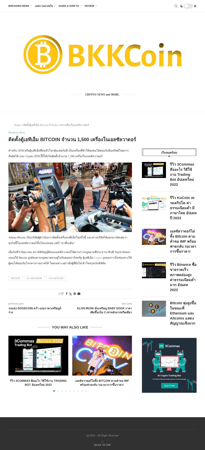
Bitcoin (15, 278)
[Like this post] (62, 293)
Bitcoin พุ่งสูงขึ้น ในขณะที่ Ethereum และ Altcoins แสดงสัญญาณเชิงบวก (183, 313)
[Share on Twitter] (70, 294)
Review (89, 6)
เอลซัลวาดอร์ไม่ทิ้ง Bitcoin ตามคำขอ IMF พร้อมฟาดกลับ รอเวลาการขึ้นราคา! (183, 241)
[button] (13, 363)
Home (17, 125)
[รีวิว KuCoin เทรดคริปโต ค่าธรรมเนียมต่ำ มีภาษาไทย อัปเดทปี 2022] (154, 203)
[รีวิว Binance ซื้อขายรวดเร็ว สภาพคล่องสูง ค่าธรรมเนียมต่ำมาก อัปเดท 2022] (154, 270)
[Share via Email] (78, 293)
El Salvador (34, 278)
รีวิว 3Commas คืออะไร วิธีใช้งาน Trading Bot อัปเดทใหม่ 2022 (182, 174)
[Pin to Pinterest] (74, 293)
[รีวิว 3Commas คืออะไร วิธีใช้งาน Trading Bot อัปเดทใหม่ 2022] (38, 356)
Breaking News (18, 6)
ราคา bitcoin (56, 278)
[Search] (176, 6)
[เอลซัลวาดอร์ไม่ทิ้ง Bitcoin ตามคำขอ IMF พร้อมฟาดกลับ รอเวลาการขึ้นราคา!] (102, 356)
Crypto (98, 257)
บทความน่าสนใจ (44, 6)
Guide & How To (69, 6)
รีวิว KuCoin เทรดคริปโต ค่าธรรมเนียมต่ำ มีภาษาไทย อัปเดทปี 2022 (183, 208)
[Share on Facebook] (66, 293)
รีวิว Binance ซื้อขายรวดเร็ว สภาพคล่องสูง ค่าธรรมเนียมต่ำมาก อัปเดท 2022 (183, 277)
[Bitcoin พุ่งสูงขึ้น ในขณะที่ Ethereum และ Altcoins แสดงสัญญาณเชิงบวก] (154, 309)
